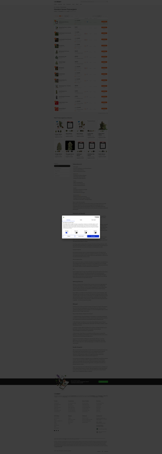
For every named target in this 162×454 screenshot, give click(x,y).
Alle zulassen (93, 236)
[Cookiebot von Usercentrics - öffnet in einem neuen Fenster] (95, 217)
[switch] (76, 232)
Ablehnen (68, 236)
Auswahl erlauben (81, 236)
